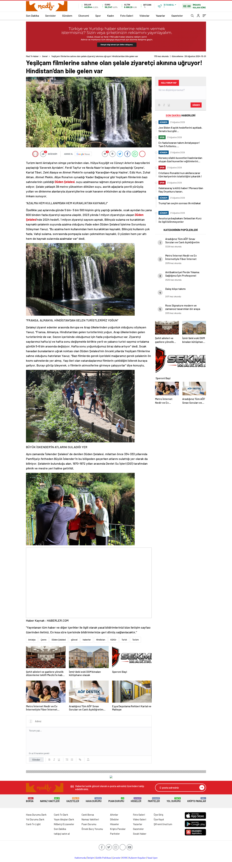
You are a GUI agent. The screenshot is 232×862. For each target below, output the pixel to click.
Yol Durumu (174, 800)
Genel (45, 56)
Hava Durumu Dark (36, 814)
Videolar (144, 15)
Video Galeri (139, 819)
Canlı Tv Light (33, 824)
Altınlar (114, 814)
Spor (98, 15)
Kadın (110, 15)
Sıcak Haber (139, 833)
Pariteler (154, 800)
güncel (74, 639)
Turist (124, 639)
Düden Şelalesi (59, 639)
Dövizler (114, 819)
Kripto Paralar (196, 800)
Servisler (50, 15)
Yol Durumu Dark (35, 819)
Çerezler (116, 857)
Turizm (135, 639)
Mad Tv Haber (32, 56)
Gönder (36, 759)
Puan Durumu (116, 800)
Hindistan (100, 639)
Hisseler (136, 800)
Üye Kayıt (159, 819)
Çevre (43, 639)
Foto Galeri (126, 15)
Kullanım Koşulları (137, 857)
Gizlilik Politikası (103, 857)
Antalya (31, 639)
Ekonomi (83, 15)
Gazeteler (177, 15)
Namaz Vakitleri (50, 800)
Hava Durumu (94, 800)
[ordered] (67, 760)
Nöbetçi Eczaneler (64, 824)
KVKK (124, 857)
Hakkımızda (80, 857)
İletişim (90, 857)
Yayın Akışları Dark (64, 819)
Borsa (29, 800)
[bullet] (71, 760)
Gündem (67, 15)
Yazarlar (160, 15)
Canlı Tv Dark (61, 814)
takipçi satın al (62, 833)
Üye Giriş (158, 814)
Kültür (113, 639)
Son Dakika (32, 15)
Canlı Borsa (88, 814)
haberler (87, 639)
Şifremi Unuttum (163, 824)
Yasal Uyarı (152, 857)
